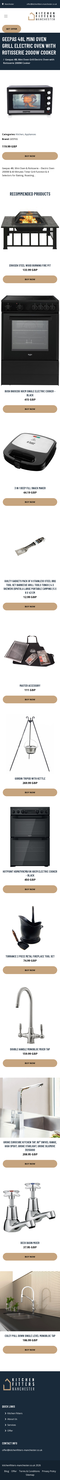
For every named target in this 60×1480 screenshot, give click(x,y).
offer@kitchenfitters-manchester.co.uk (42, 4)
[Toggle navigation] (6, 16)
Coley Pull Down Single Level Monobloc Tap (30, 1335)
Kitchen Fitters (14, 1413)
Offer (10, 1430)
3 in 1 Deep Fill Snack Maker (30, 488)
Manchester (9, 4)
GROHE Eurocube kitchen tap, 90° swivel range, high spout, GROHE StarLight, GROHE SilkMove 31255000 (30, 1146)
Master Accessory (30, 685)
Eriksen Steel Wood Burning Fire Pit (30, 265)
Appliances (30, 134)
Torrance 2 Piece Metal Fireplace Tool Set (30, 956)
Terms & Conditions (29, 1471)
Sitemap (30, 1474)
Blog (6, 1471)
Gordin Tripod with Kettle (30, 778)
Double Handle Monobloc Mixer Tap (30, 1049)
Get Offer (11, 28)
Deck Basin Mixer (30, 1242)
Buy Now (30, 156)
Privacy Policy (49, 1471)
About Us (12, 1419)
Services (11, 1424)
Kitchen (20, 134)
